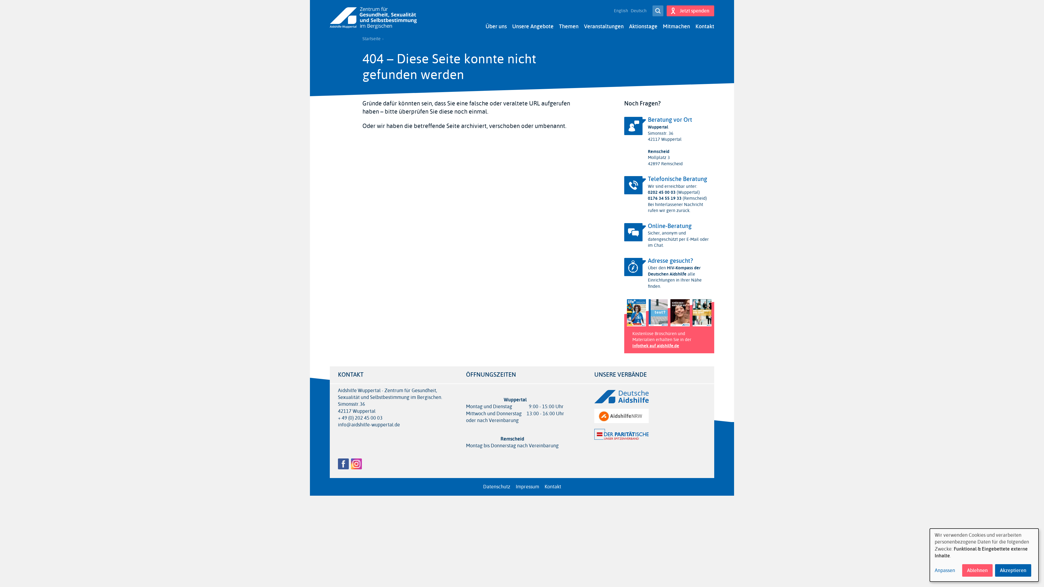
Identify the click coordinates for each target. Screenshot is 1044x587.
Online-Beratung (670, 226)
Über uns (496, 26)
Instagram (356, 463)
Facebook (343, 463)
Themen (569, 26)
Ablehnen (977, 570)
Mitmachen (676, 26)
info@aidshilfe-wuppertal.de (369, 424)
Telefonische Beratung (677, 179)
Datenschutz (496, 486)
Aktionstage (643, 26)
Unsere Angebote (533, 26)
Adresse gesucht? (670, 261)
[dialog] (984, 555)
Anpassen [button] (945, 570)
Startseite (371, 39)
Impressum (527, 486)
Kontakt (704, 26)
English (621, 11)
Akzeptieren (1013, 570)
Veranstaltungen (604, 26)
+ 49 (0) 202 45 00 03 (360, 418)
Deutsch (639, 11)
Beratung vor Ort (670, 119)
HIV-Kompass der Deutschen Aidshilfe (674, 271)
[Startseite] (373, 18)
